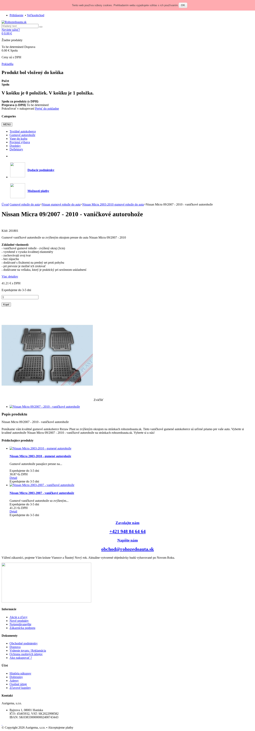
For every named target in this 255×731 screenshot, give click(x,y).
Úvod (5, 204)
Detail (13, 478)
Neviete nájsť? (11, 29)
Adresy (14, 680)
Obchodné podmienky (24, 643)
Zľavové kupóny (20, 687)
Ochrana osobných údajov (26, 654)
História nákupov (20, 673)
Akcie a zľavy (18, 617)
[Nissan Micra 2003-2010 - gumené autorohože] (40, 448)
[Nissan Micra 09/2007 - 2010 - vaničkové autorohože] (45, 406)
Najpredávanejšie (20, 624)
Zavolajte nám (127, 523)
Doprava (15, 647)
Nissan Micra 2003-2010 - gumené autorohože (40, 456)
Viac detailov (10, 276)
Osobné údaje (18, 684)
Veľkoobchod (35, 15)
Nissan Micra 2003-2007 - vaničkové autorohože (42, 493)
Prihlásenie (16, 15)
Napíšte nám (127, 540)
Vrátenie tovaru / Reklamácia (28, 650)
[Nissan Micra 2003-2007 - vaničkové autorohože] (42, 485)
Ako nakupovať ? (21, 657)
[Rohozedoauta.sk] (14, 22)
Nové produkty (19, 620)
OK (183, 5)
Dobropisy (16, 677)
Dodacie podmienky (40, 170)
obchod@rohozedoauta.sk (127, 549)
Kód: (5, 230)
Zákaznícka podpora (22, 628)
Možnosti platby (38, 191)
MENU (7, 124)
